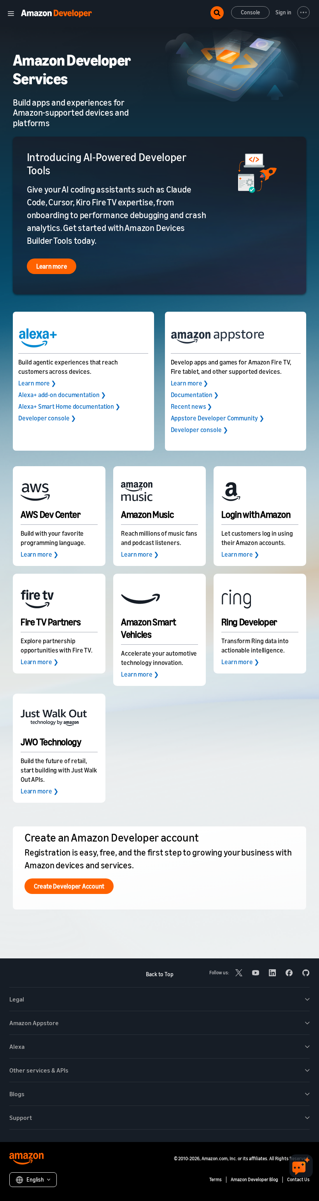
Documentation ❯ (195, 395)
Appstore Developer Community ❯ (217, 418)
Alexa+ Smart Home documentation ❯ (69, 406)
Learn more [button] (51, 266)
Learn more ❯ (37, 383)
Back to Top (160, 974)
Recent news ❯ (191, 406)
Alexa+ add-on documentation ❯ (61, 395)
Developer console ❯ (46, 418)
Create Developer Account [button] (69, 886)
